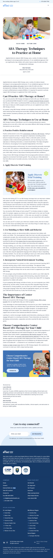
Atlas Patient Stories (33, 495)
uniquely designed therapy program (39, 101)
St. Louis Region (7, 510)
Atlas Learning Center (33, 493)
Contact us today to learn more (11, 345)
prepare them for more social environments (30, 241)
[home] (8, 5)
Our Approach (31, 485)
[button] (48, 5)
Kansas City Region (33, 518)
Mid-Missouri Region (33, 510)
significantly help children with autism (13, 86)
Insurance (30, 490)
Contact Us (6, 493)
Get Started (31, 483)
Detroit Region (31, 533)
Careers (5, 485)
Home (4, 483)
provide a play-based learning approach (28, 336)
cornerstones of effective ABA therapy (33, 134)
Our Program (31, 488)
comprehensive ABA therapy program (30, 334)
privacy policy (40, 551)
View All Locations (8, 490)
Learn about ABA (32, 498)
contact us (5, 553)
